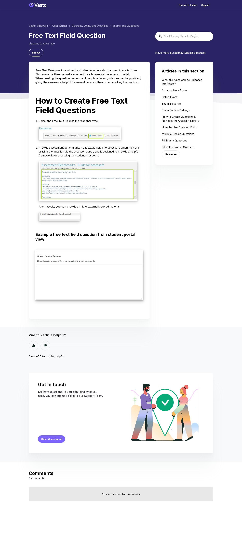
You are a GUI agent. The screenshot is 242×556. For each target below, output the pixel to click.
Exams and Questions (125, 25)
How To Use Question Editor (180, 127)
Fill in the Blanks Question (178, 147)
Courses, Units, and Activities (90, 25)
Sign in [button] (205, 5)
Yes (33, 345)
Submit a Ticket (188, 5)
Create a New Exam (174, 90)
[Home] (37, 5)
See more (171, 154)
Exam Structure (172, 103)
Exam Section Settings (176, 110)
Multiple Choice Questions (178, 134)
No (45, 345)
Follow (36, 52)
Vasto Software (38, 25)
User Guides (59, 25)
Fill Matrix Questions (174, 140)
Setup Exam (169, 97)
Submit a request (194, 52)
